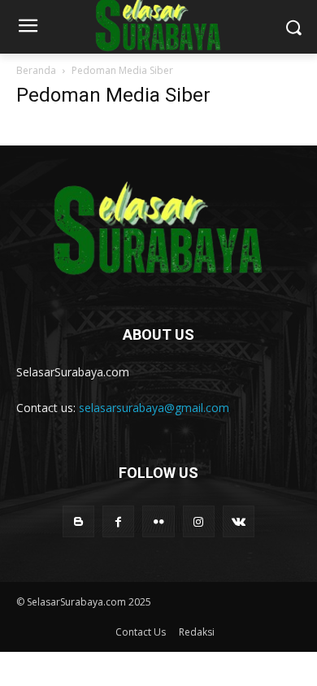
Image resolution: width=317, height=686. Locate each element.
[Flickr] (158, 521)
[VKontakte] (238, 521)
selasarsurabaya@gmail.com (154, 407)
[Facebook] (118, 521)
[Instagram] (199, 521)
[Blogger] (78, 521)
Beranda (36, 70)
